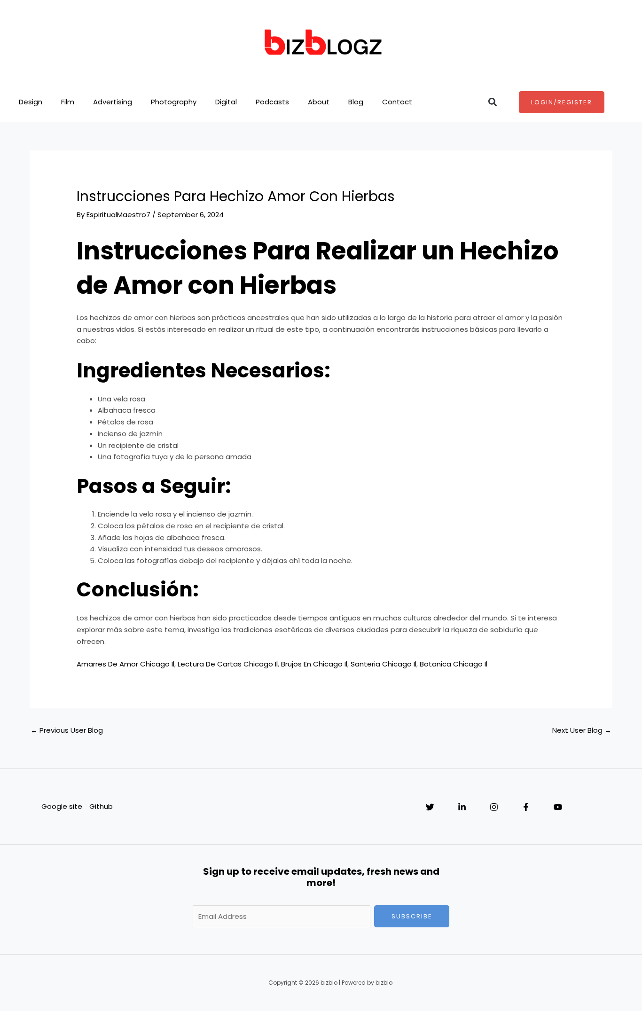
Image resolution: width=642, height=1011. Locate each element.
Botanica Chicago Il (453, 664)
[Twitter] (430, 807)
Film (67, 102)
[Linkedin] (462, 807)
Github (101, 806)
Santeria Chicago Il (383, 664)
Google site (61, 806)
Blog (355, 102)
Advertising (112, 102)
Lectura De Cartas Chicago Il (228, 664)
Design (30, 102)
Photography (173, 102)
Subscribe (411, 916)
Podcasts (272, 102)
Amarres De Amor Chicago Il (125, 664)
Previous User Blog (67, 730)
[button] (493, 102)
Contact (397, 102)
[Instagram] (494, 807)
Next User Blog (581, 730)
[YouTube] (558, 807)
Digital (226, 102)
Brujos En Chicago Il (314, 664)
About (318, 102)
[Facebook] (526, 807)
